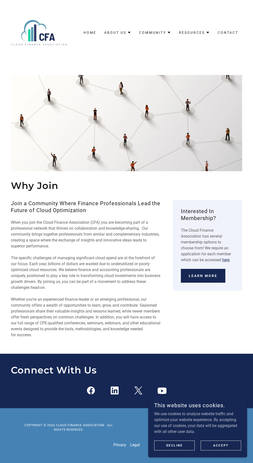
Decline (174, 445)
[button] (117, 33)
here (226, 260)
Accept (220, 445)
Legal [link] (135, 445)
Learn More (203, 276)
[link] (40, 32)
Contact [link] (228, 33)
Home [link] (90, 33)
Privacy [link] (119, 445)
